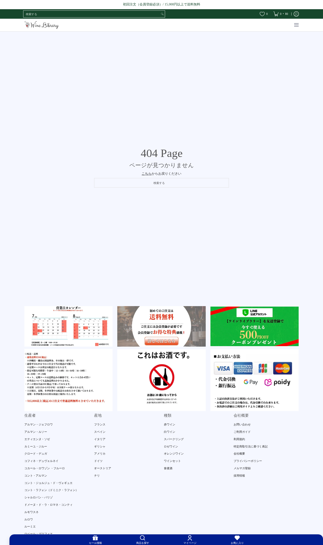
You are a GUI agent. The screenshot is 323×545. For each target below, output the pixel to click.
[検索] (162, 14)
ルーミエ (30, 526)
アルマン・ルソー (35, 431)
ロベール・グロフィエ (38, 534)
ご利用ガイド (242, 431)
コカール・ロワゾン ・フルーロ (44, 468)
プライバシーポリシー (248, 461)
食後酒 (168, 468)
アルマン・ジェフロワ (38, 424)
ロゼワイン (171, 446)
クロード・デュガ (35, 453)
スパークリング (174, 439)
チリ (97, 475)
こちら (147, 173)
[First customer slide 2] (161, 326)
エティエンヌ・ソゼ (37, 439)
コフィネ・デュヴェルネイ (41, 461)
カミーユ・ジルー (35, 446)
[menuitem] (281, 14)
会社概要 (239, 453)
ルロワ (28, 519)
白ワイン (169, 431)
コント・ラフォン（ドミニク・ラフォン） (51, 490)
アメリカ (99, 453)
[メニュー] (296, 25)
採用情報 (239, 475)
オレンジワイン (174, 453)
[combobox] (91, 14)
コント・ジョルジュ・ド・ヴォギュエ (48, 483)
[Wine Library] (42, 25)
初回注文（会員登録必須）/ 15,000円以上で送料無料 (161, 4)
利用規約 (239, 439)
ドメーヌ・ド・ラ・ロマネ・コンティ (48, 504)
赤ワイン (169, 424)
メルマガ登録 (242, 468)
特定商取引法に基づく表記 (251, 446)
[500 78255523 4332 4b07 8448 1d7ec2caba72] (254, 326)
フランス (99, 424)
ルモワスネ (31, 512)
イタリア (99, 439)
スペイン (99, 431)
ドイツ (98, 461)
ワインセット (172, 461)
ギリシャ (99, 446)
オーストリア (102, 468)
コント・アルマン (35, 475)
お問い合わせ (242, 424)
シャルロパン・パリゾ (38, 497)
